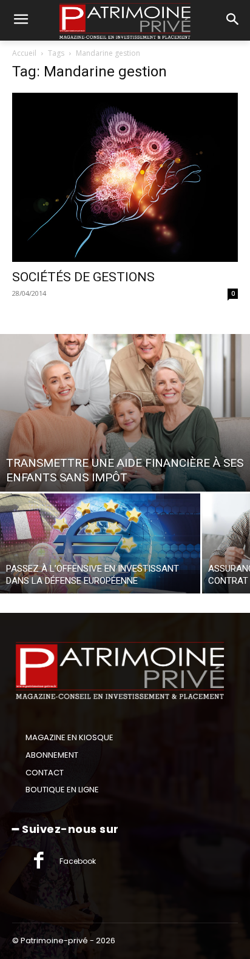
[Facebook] (39, 861)
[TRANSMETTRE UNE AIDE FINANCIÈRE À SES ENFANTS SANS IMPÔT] (125, 413)
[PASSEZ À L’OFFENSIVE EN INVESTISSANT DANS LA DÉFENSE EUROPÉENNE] (100, 543)
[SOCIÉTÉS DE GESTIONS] (125, 177)
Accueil (24, 53)
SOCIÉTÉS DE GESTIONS (83, 277)
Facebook (77, 861)
